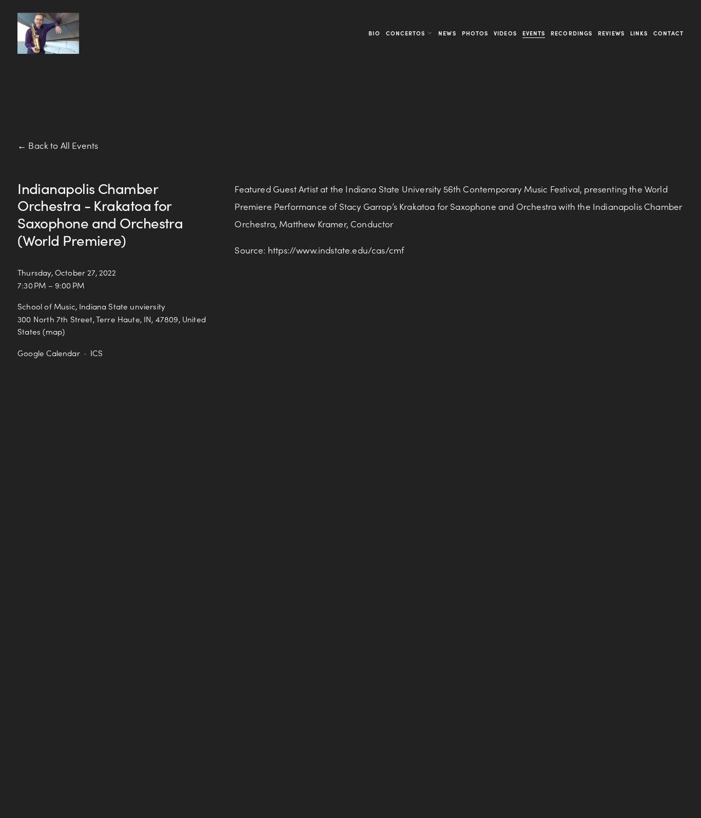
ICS (96, 353)
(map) (54, 331)
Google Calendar (48, 353)
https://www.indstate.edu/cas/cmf (336, 250)
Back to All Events (63, 145)
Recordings (571, 33)
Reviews (611, 33)
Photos (475, 33)
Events (534, 33)
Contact (668, 33)
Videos (505, 33)
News (447, 33)
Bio (374, 33)
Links (639, 33)
